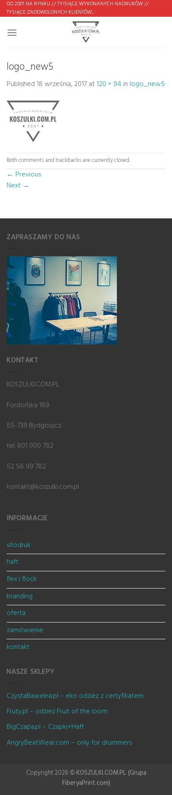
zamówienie (25, 630)
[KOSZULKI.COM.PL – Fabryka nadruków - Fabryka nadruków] (86, 32)
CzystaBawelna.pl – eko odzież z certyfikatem (75, 696)
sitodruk (18, 545)
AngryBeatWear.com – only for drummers (69, 743)
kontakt (18, 647)
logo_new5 (147, 84)
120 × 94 (109, 84)
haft (13, 562)
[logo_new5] (33, 121)
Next (18, 185)
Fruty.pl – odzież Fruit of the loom (57, 711)
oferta (16, 613)
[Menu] (12, 32)
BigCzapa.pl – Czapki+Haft (45, 727)
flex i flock (22, 579)
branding (20, 596)
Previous (24, 174)
